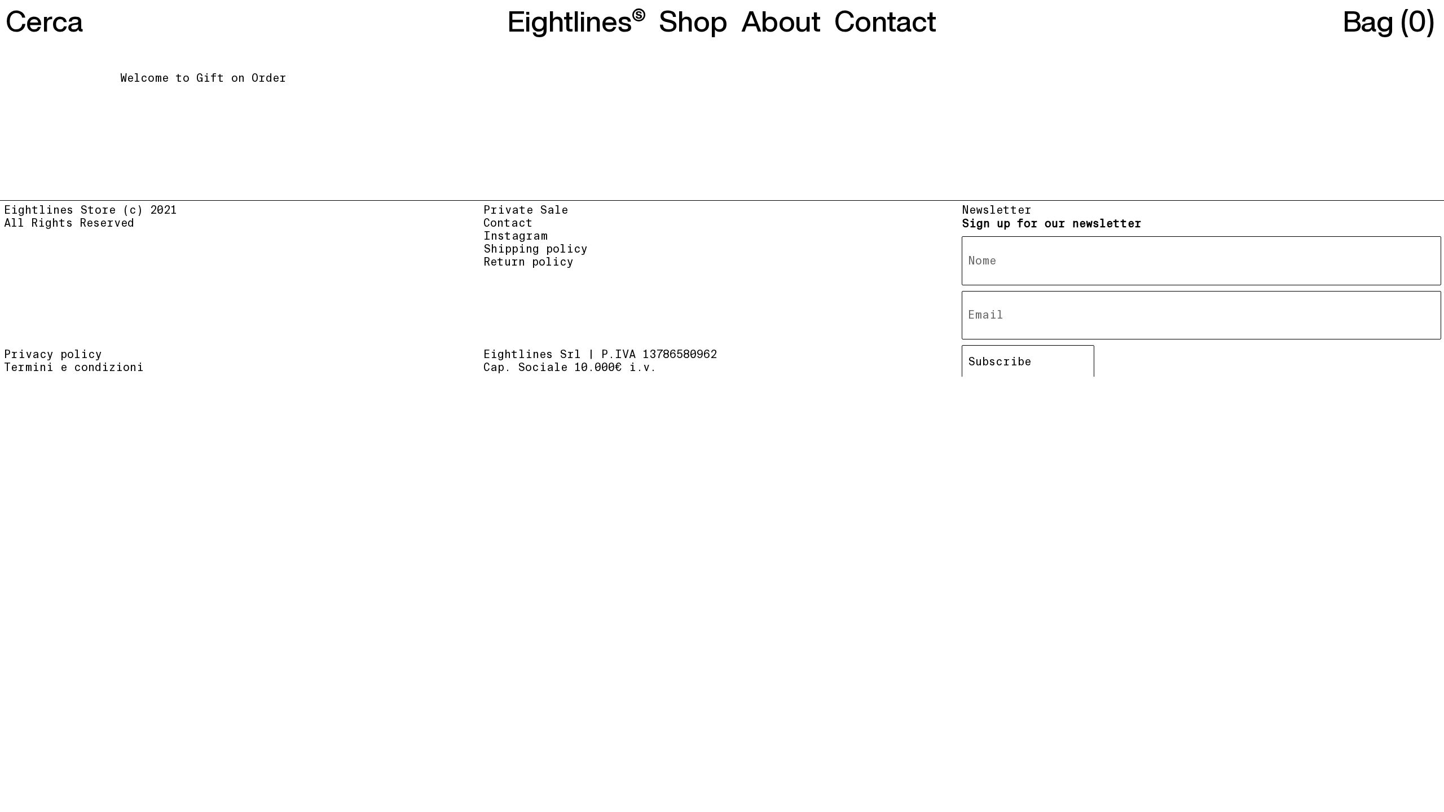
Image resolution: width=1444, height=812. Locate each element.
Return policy (528, 262)
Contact (508, 223)
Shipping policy (535, 249)
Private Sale (525, 210)
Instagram (515, 236)
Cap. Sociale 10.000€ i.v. (570, 367)
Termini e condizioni (74, 367)
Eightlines (570, 20)
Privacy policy (53, 354)
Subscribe (999, 362)
